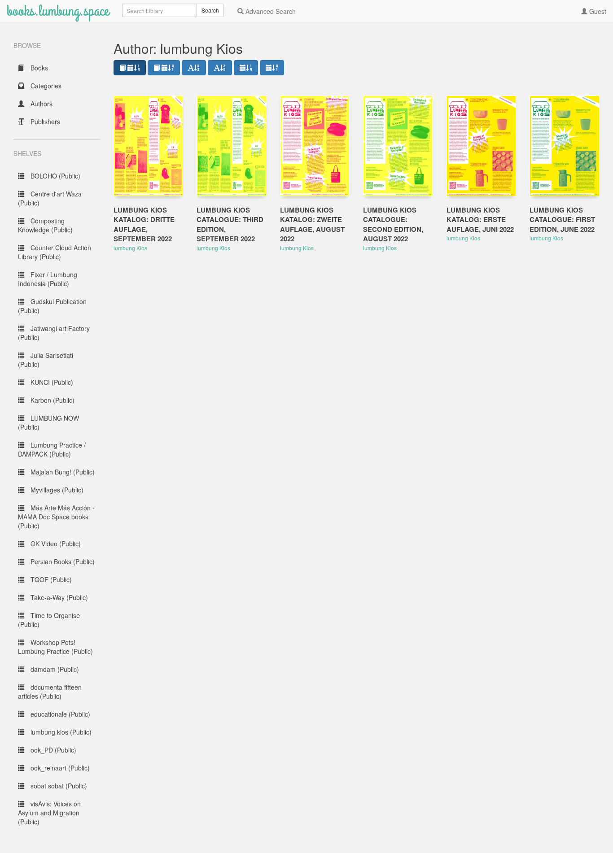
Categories (45, 85)
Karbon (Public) (51, 400)
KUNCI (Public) (51, 382)
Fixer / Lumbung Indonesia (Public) (47, 279)
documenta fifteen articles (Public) (50, 692)
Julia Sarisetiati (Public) (45, 360)
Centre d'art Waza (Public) (50, 198)
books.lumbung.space (58, 11)
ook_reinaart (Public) (59, 767)
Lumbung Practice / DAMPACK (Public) (52, 449)
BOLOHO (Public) (54, 175)
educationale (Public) (59, 713)
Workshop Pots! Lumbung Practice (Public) (55, 647)
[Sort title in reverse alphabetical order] (220, 67)
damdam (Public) (54, 669)
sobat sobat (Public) (58, 785)
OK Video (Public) (55, 543)
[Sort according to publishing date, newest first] (246, 67)
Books (38, 67)
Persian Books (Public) (62, 561)
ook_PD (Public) (52, 749)
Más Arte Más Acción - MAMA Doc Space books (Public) (56, 516)
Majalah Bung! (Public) (62, 471)
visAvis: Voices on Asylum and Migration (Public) (49, 812)
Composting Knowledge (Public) (45, 225)
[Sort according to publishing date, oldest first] (272, 67)
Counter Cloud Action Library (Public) (54, 252)
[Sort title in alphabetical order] (194, 67)
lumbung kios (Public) (60, 731)
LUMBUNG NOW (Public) (48, 422)
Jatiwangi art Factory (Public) (54, 333)
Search (210, 10)
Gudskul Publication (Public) (52, 306)
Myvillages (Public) (56, 489)
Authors (41, 103)
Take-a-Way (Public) (58, 597)
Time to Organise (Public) (49, 620)
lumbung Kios (130, 248)
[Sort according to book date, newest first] (130, 67)
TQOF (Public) (50, 579)
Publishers (44, 121)
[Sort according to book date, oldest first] (164, 67)
